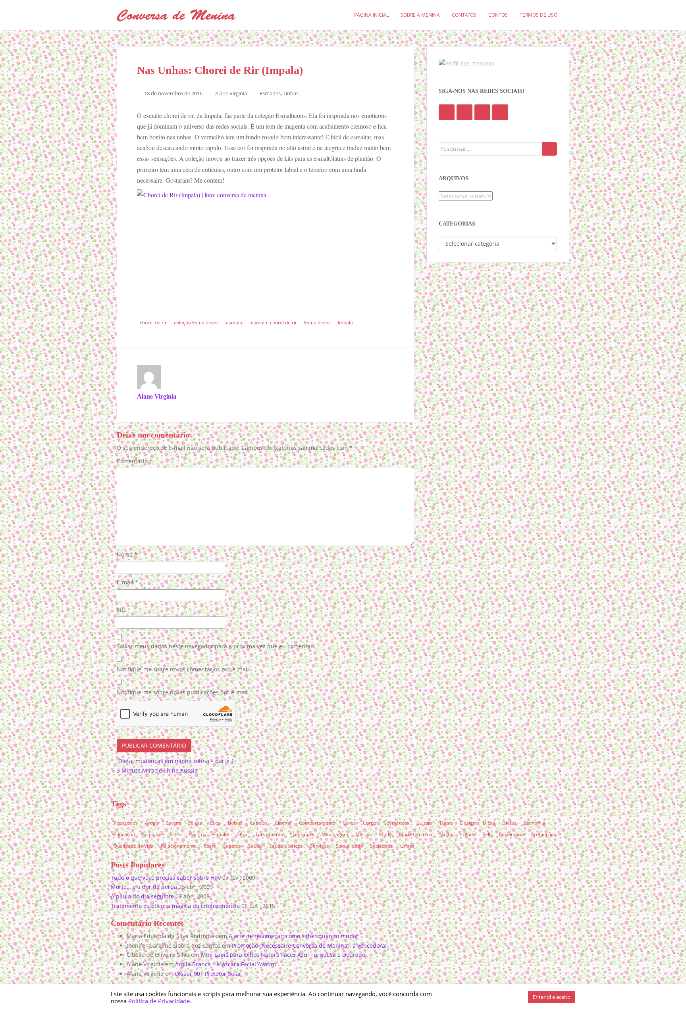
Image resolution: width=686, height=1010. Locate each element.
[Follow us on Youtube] (482, 112)
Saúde (255, 845)
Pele (487, 834)
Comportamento (317, 822)
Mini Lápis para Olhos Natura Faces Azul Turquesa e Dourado (283, 954)
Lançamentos (270, 834)
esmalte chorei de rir (274, 322)
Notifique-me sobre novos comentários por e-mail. (184, 669)
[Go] (549, 149)
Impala (345, 322)
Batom (173, 822)
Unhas (291, 93)
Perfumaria (511, 834)
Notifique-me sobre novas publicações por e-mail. (183, 692)
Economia (534, 822)
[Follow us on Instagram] (500, 112)
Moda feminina (415, 834)
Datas (446, 822)
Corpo (369, 822)
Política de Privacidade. (159, 1001)
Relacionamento (179, 845)
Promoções (543, 834)
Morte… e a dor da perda (144, 886)
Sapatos (232, 845)
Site (122, 609)
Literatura (303, 834)
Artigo (151, 822)
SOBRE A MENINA (420, 15)
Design (468, 822)
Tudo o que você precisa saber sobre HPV (166, 877)
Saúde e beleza (286, 845)
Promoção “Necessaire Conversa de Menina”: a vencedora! (309, 945)
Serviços (319, 845)
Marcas (363, 834)
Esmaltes (270, 93)
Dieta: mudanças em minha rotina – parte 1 (175, 761)
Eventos (197, 834)
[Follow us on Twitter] (464, 112)
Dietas (509, 822)
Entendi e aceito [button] (551, 996)
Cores (349, 822)
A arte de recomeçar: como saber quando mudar (293, 936)
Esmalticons (317, 322)
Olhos (468, 834)
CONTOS (498, 15)
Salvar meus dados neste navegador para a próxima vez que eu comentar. (215, 646)
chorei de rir (153, 322)
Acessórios (126, 822)
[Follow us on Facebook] (447, 112)
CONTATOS (464, 15)
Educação (124, 834)
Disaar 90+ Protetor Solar (208, 973)
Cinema (283, 822)
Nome (127, 554)
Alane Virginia (231, 93)
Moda (385, 834)
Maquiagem (335, 834)
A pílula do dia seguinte (142, 896)
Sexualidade (349, 845)
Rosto (210, 845)
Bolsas (235, 822)
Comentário (134, 461)
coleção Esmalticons (196, 322)
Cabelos (259, 822)
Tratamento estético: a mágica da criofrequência (175, 906)
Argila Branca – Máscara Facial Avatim (225, 964)
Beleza (194, 822)
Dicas (489, 822)
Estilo (175, 834)
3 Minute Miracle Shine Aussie (158, 770)
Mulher (447, 834)
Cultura (424, 822)
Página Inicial (371, 15)
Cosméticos (396, 822)
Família (221, 834)
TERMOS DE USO (538, 15)
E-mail (127, 582)
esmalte (235, 322)
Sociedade (381, 845)
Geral (242, 834)
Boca (215, 822)
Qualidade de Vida (134, 845)
